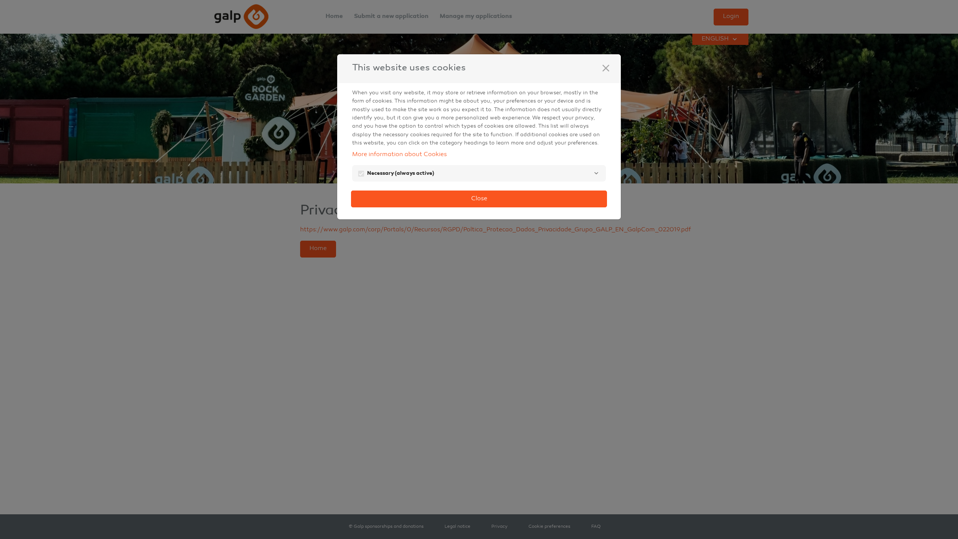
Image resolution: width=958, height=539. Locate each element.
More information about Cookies (399, 154)
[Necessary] (596, 173)
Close (479, 198)
